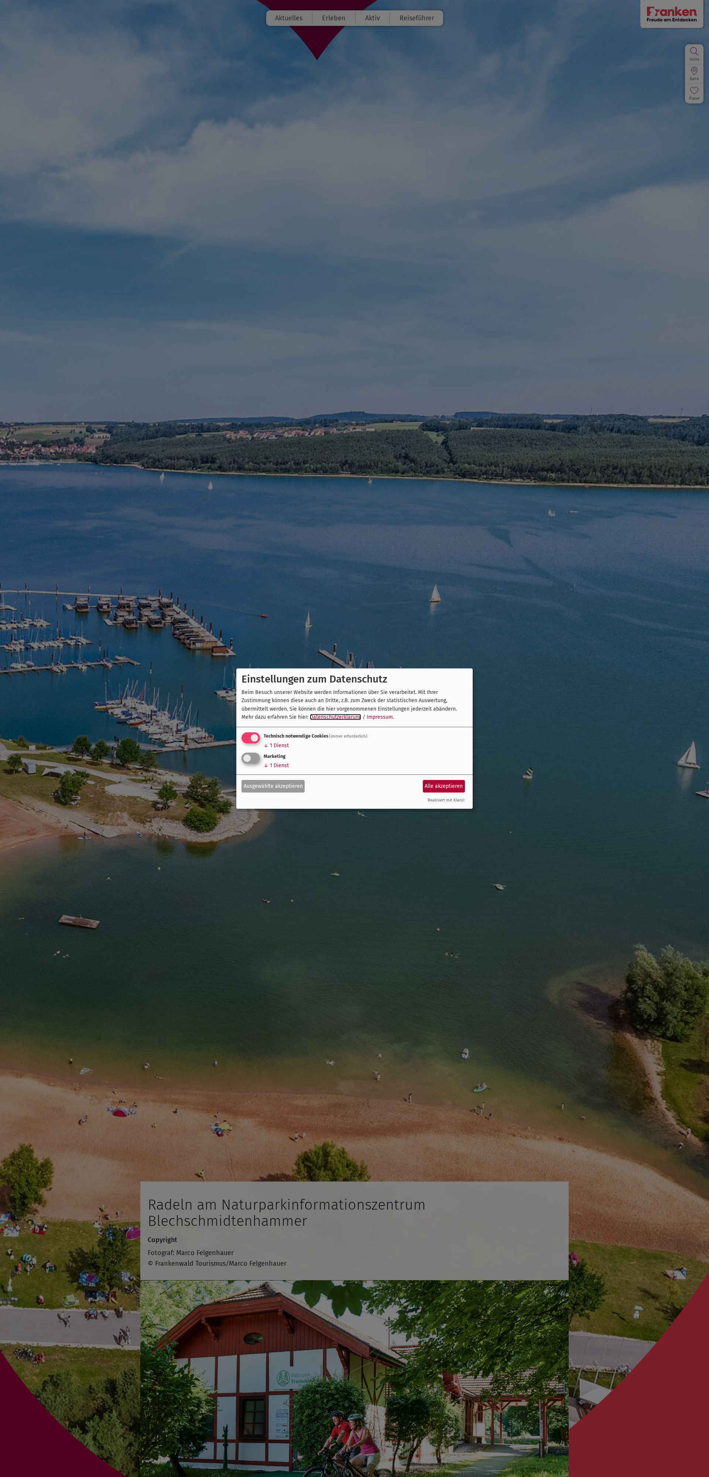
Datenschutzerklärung (335, 717)
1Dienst (276, 745)
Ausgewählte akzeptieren (273, 786)
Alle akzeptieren (444, 786)
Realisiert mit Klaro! (446, 800)
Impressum (380, 717)
